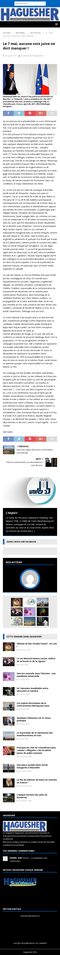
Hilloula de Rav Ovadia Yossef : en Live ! (37, 645)
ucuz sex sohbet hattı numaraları (33, 14)
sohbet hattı (28, 8)
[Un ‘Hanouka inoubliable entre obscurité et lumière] (9, 694)
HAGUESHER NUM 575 (30, 916)
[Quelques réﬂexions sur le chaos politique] (9, 723)
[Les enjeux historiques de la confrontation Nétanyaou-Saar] (9, 709)
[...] (33, 531)
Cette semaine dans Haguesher (24, 636)
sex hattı (39, 8)
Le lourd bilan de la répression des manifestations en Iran (35, 734)
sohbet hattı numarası (10, 1)
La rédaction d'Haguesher (32, 55)
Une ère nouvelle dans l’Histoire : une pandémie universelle (36, 674)
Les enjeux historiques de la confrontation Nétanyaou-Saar (33, 704)
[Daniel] (5, 859)
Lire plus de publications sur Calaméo (30, 943)
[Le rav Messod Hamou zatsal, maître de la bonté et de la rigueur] (17, 611)
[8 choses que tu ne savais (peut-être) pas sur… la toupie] (42, 611)
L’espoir (12, 513)
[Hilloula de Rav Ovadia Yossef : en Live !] (17, 602)
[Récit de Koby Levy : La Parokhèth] (42, 621)
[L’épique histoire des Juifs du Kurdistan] (9, 800)
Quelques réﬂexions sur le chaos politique (34, 719)
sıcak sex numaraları (17, 11)
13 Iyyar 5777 (11, 55)
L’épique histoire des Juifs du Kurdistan (32, 796)
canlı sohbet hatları (48, 11)
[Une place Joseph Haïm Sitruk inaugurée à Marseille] (9, 770)
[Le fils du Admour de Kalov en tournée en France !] (9, 785)
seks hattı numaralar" (41, 4)
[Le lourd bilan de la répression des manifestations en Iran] (9, 738)
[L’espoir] (30, 492)
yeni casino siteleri (8, 18)
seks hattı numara (29, 1)
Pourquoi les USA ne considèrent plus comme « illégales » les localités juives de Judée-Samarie (36, 750)
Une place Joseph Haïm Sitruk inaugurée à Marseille (32, 766)
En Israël (20, 32)
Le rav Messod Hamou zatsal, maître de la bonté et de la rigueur (36, 659)
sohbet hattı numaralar (19, 4)
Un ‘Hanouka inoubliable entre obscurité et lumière (32, 689)
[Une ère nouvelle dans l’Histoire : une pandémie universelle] (30, 611)
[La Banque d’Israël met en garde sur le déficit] (17, 621)
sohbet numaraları (8, 14)
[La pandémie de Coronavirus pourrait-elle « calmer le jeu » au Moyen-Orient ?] (42, 602)
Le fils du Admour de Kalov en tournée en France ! (37, 781)
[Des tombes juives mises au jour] (30, 621)
